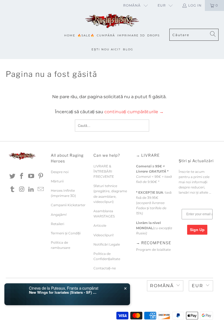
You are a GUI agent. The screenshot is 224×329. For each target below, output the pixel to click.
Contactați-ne (104, 268)
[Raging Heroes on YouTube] (31, 176)
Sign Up (197, 230)
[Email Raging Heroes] (41, 189)
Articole (99, 225)
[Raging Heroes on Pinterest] (41, 176)
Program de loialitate (153, 250)
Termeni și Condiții (66, 233)
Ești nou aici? (106, 49)
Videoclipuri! (103, 235)
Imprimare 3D (131, 35)
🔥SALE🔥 (86, 35)
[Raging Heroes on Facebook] (22, 176)
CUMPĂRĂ (106, 35)
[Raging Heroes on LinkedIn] (31, 189)
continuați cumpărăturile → (134, 111)
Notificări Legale (106, 244)
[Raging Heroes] (112, 21)
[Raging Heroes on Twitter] (12, 176)
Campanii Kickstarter (68, 205)
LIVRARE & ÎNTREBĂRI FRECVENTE (103, 171)
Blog (128, 49)
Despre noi (60, 172)
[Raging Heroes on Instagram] (22, 189)
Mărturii (57, 181)
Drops (153, 35)
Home (69, 35)
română (132, 5)
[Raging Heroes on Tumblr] (12, 189)
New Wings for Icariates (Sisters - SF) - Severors (63, 292)
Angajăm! (59, 214)
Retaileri (57, 224)
